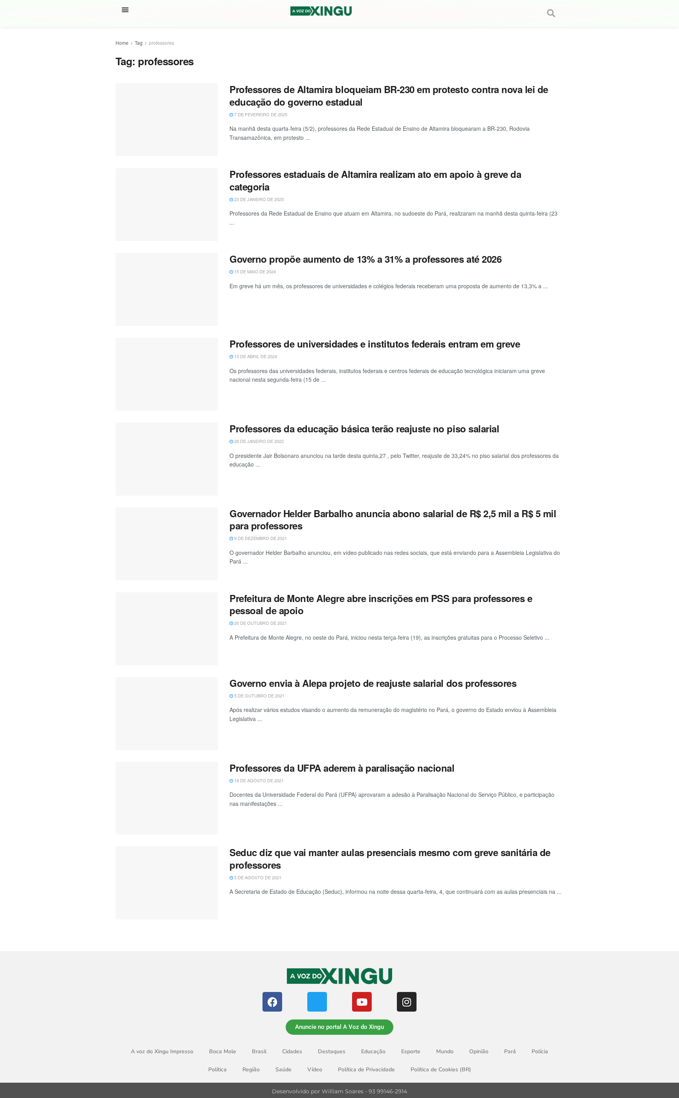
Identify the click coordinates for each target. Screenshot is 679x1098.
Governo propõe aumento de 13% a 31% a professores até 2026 (365, 258)
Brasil (259, 1051)
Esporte (410, 1051)
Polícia (540, 1051)
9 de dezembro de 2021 (260, 538)
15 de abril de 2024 (255, 356)
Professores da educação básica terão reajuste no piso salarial (364, 428)
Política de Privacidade (366, 1069)
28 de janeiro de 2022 (258, 441)
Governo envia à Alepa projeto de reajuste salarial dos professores (372, 683)
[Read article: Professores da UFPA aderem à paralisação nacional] (167, 798)
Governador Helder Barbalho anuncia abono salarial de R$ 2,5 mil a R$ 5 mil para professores (392, 519)
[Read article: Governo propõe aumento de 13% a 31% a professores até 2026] (167, 289)
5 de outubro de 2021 (258, 695)
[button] (125, 9)
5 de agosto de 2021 (257, 877)
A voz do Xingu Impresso (162, 1051)
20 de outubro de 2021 (260, 623)
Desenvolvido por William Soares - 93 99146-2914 (339, 1091)
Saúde (283, 1069)
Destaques (331, 1051)
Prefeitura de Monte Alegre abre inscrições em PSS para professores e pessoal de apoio (380, 604)
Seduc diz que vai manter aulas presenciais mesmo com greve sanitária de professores (390, 858)
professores (161, 42)
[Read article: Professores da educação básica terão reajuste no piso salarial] (167, 459)
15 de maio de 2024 (254, 271)
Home (122, 42)
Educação (373, 1051)
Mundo (444, 1051)
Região (251, 1069)
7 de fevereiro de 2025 (260, 114)
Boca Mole (222, 1051)
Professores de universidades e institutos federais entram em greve (374, 343)
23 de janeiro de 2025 (258, 199)
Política (217, 1069)
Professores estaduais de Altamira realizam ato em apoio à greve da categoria (375, 180)
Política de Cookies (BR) (441, 1069)
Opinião (478, 1051)
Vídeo (314, 1069)
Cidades (292, 1051)
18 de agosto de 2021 (258, 780)
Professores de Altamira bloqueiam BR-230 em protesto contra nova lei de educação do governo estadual (388, 95)
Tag (139, 42)
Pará (510, 1051)
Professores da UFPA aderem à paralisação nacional (341, 767)
